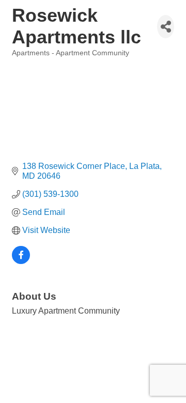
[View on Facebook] (21, 261)
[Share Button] (165, 26)
